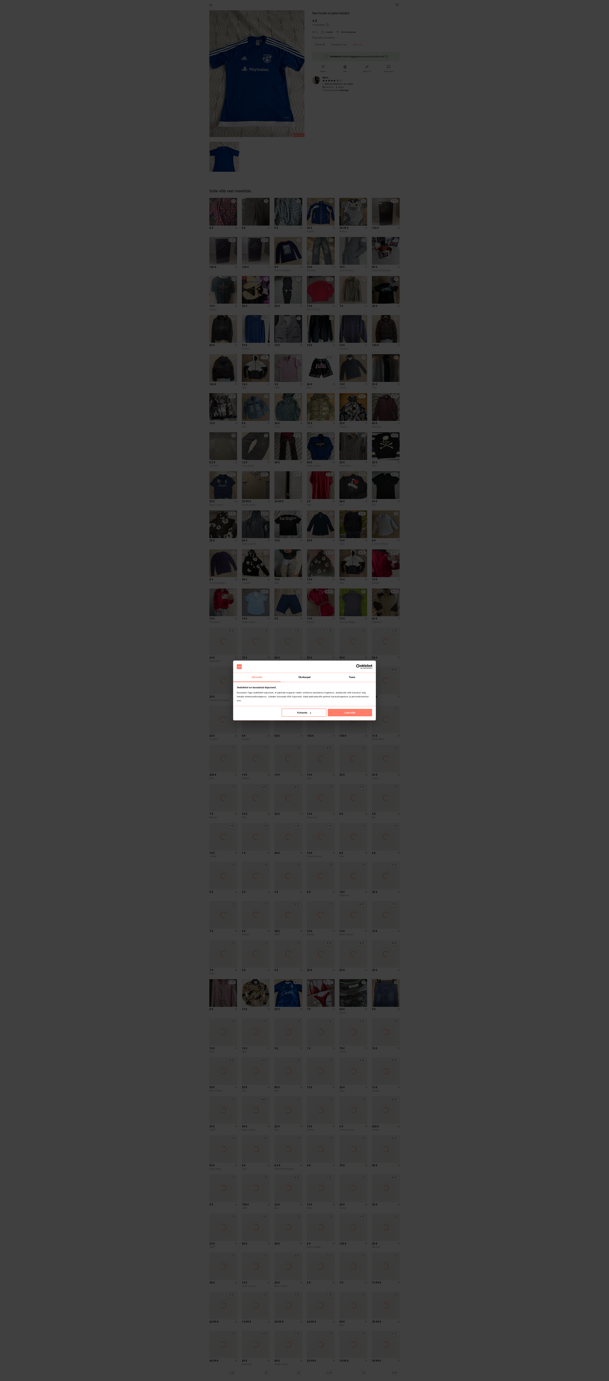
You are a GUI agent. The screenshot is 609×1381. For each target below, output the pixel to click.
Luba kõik (349, 712)
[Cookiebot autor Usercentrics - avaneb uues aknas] (358, 666)
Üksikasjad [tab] (304, 677)
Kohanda (302, 712)
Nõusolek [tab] (257, 677)
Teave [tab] (352, 677)
